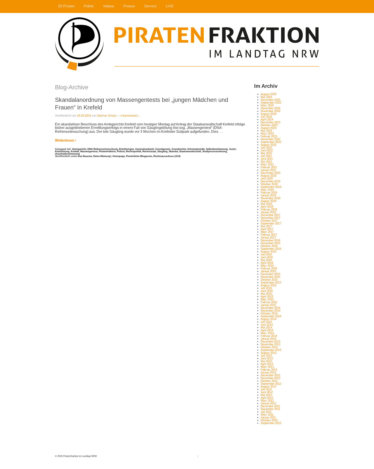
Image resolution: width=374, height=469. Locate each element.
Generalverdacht (144, 149)
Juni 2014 (267, 324)
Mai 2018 (266, 203)
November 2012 (270, 378)
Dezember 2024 (270, 108)
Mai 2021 (266, 161)
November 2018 (270, 198)
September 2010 (271, 423)
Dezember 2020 (270, 172)
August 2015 (268, 285)
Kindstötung (62, 151)
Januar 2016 (268, 271)
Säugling (162, 151)
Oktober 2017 (269, 220)
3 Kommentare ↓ (130, 115)
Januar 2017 (268, 237)
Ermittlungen (126, 149)
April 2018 (267, 206)
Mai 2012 (266, 395)
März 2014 (267, 333)
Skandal (173, 151)
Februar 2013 (269, 369)
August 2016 (268, 251)
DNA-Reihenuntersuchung (102, 149)
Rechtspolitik (133, 151)
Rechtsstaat (149, 151)
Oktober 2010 (269, 420)
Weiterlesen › (65, 140)
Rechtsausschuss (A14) (167, 156)
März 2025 (267, 105)
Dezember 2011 (270, 406)
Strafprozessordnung (214, 151)
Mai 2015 (266, 293)
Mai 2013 (266, 361)
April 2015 (267, 296)
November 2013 (270, 344)
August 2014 (268, 319)
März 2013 (267, 366)
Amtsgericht (79, 149)
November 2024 (270, 111)
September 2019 (271, 187)
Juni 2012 (267, 392)
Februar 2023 (269, 136)
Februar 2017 (269, 234)
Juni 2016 (267, 257)
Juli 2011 (266, 411)
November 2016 (270, 243)
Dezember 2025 (270, 99)
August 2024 (268, 113)
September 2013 (271, 350)
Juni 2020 (267, 178)
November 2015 (270, 277)
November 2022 (270, 139)
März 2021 (267, 164)
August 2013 (268, 352)
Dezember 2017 (270, 215)
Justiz (232, 149)
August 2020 (268, 175)
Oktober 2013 (269, 347)
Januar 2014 (268, 338)
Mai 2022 (266, 153)
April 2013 (267, 364)
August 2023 (268, 128)
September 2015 (271, 282)
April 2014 (267, 330)
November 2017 (270, 217)
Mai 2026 (266, 97)
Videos (108, 6)
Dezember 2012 (270, 375)
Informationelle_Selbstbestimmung (207, 149)
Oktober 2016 (269, 246)
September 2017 (271, 223)
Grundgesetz (162, 149)
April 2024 (267, 119)
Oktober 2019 (269, 184)
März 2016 (267, 265)
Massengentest (89, 151)
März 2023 (267, 133)
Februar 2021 (269, 167)
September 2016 (271, 248)
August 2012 (268, 386)
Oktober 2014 (269, 313)
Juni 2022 (267, 150)
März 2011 (267, 414)
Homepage (119, 156)
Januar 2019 (268, 195)
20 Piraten (66, 6)
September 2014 (271, 316)
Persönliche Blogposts (139, 156)
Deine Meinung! (102, 156)
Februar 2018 (269, 209)
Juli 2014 (266, 321)
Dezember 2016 (270, 240)
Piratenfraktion (107, 151)
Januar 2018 (268, 212)
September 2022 (271, 142)
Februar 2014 (269, 336)
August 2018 (268, 201)
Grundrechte (179, 149)
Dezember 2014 (270, 307)
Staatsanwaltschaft (190, 151)
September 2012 (271, 383)
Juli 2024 (266, 116)
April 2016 (267, 262)
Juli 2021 (266, 156)
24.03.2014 (84, 115)
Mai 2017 (266, 226)
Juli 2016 (266, 254)
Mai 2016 (266, 260)
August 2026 (268, 94)
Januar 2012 (268, 403)
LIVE (170, 6)
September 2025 (271, 102)
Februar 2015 (269, 302)
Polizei (121, 151)
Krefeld (75, 151)
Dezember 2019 (270, 181)
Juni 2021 (267, 158)
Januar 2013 (268, 372)
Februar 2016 (269, 268)
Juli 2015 (266, 288)
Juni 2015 (267, 291)
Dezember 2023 (270, 122)
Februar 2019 (269, 192)
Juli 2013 (266, 355)
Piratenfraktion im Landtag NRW (80, 456)
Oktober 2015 (269, 279)
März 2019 (267, 189)
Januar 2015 (268, 305)
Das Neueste (85, 156)
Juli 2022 (266, 147)
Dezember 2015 (270, 274)
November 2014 (270, 310)
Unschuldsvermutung (67, 153)
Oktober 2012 (269, 381)
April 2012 (267, 397)
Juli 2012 (266, 389)
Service (150, 6)
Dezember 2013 (270, 341)
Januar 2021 (268, 170)
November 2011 (270, 409)
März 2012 (267, 400)
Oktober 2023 (269, 125)
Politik (89, 6)
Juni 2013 (267, 358)
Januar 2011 (268, 417)
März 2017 (267, 232)
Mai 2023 (266, 130)
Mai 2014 (266, 327)
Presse (129, 6)
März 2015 (267, 299)
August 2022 (268, 144)
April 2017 (267, 229)
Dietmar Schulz (106, 115)
